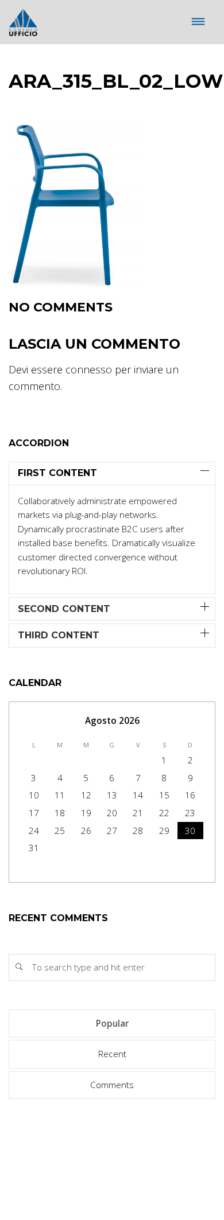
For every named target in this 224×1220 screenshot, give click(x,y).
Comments (112, 1084)
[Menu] (198, 22)
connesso (88, 369)
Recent (112, 1053)
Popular (112, 1023)
